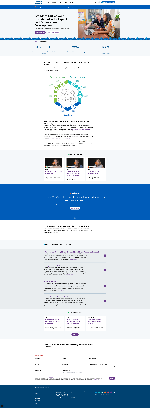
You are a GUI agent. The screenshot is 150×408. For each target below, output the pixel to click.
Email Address (92, 358)
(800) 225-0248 (65, 394)
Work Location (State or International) (98, 364)
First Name (37, 358)
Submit (111, 378)
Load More (75, 334)
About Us (37, 390)
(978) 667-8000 (65, 395)
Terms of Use (64, 397)
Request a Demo (79, 7)
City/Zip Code (65, 364)
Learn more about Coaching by (59, 138)
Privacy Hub (58, 397)
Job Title (37, 364)
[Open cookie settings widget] (2, 406)
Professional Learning (43, 41)
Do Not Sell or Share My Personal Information (61, 399)
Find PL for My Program (53, 32)
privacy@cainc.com (97, 379)
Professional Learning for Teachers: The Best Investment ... (53, 321)
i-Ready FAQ (37, 400)
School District (38, 370)
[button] (47, 2)
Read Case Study (75, 208)
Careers (36, 393)
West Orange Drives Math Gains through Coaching (94, 321)
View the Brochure (40, 32)
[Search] (99, 2)
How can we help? (66, 370)
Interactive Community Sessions (81, 129)
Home (36, 41)
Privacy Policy (51, 377)
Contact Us (37, 395)
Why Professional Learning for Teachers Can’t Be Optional (74, 321)
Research (61, 2)
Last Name (64, 358)
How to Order (38, 398)
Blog (36, 403)
